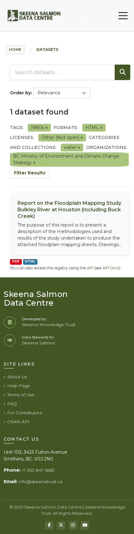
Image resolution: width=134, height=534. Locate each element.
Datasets (47, 49)
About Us (17, 376)
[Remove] (46, 128)
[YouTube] (84, 525)
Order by (20, 93)
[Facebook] (49, 525)
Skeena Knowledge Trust (48, 324)
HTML (30, 261)
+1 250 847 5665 (38, 470)
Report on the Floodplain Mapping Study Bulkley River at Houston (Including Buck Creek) (69, 209)
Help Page (18, 385)
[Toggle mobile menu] (123, 16)
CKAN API (18, 421)
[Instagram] (73, 525)
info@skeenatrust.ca (40, 481)
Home (15, 49)
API (90, 268)
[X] (61, 525)
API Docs (111, 268)
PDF (16, 261)
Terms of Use (20, 394)
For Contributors (24, 412)
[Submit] (122, 72)
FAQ (12, 403)
